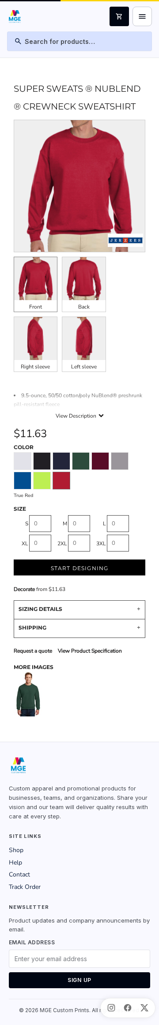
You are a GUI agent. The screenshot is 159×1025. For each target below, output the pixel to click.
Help (15, 862)
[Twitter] (144, 1008)
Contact (19, 874)
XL (25, 543)
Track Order (25, 887)
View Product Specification (90, 650)
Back (84, 306)
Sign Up (79, 980)
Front (35, 306)
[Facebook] (128, 1008)
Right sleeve (35, 366)
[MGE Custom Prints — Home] (14, 16)
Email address (32, 942)
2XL (62, 543)
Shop (16, 850)
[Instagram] (111, 1008)
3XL (101, 543)
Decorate (24, 589)
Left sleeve (84, 366)
